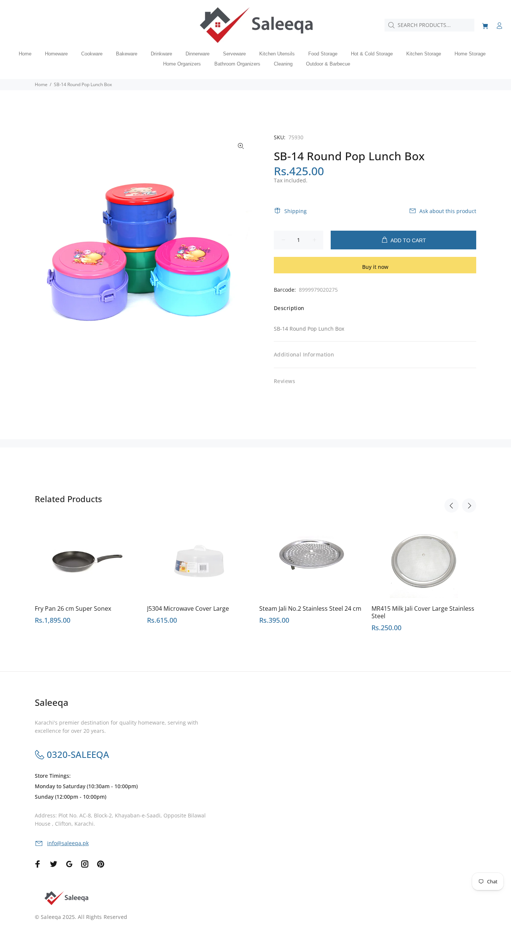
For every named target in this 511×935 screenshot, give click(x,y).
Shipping (295, 211)
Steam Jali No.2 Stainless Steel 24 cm (310, 608)
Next (469, 505)
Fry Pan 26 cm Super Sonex (73, 608)
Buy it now (375, 266)
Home (41, 84)
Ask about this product (447, 211)
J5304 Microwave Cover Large (188, 608)
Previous (451, 505)
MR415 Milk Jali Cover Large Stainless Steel (422, 612)
